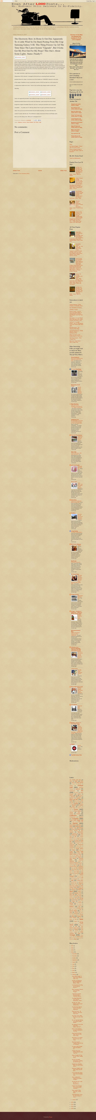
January (74, 1099)
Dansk (79, 825)
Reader (71, 904)
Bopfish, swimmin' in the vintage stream (76, 723)
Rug (80, 909)
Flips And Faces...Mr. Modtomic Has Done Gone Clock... (77, 1012)
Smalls (81, 914)
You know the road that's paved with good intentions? (80, 517)
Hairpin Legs (78, 855)
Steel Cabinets (73, 917)
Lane (82, 877)
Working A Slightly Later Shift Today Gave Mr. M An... (77, 1069)
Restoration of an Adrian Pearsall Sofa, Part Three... (77, 1039)
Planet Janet (74, 481)
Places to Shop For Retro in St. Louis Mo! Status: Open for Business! (76, 150)
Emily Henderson (75, 357)
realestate (71, 905)
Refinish (72, 906)
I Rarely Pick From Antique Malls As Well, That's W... (77, 1052)
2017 (72, 945)
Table (81, 919)
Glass (37, 122)
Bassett (79, 796)
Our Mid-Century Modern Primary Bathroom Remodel (80, 390)
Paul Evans (72, 898)
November (74, 955)
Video (79, 933)
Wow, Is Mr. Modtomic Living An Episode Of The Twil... (77, 1030)
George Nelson (79, 848)
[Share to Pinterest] (40, 120)
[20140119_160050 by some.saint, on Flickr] (78, 57)
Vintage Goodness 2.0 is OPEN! (80, 616)
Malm (80, 884)
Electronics (80, 832)
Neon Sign (72, 894)
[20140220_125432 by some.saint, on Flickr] (34, 92)
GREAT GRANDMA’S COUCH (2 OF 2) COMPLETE (75, 634)
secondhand (74, 704)
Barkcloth (81, 795)
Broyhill (74, 805)
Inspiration (81, 866)
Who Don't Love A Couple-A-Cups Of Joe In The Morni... (77, 1043)
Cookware (81, 817)
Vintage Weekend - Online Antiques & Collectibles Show (76, 305)
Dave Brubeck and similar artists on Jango (76, 108)
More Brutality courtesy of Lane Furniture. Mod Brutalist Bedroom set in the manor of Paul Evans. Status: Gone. (76, 195)
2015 (72, 950)
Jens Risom (74, 869)
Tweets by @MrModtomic (75, 158)
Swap (71, 919)
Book (80, 802)
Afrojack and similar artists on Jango (76, 105)
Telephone (81, 921)
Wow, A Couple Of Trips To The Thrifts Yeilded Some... (77, 1056)
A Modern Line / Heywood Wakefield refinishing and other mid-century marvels (76, 649)
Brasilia (76, 803)
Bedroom (78, 798)
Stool (80, 917)
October (74, 958)
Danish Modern (30, 122)
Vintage (72, 935)
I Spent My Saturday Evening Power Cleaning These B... (77, 995)
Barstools (73, 796)
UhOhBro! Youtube (74, 309)
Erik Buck (81, 833)
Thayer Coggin (74, 923)
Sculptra (75, 913)
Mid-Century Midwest (76, 544)
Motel (71, 893)
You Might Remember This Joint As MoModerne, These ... (77, 999)
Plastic (81, 899)
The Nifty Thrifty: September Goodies (80, 671)
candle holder (72, 807)
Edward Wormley (74, 830)
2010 (72, 1108)
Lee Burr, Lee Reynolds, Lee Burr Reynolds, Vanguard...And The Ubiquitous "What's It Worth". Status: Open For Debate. (76, 171)
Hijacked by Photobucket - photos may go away (76, 502)
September (74, 960)
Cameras (79, 806)
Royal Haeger (74, 909)
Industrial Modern (73, 866)
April (73, 970)
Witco (75, 939)
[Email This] (34, 120)
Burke (73, 806)
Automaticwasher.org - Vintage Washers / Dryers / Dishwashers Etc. (76, 332)
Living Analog (74, 531)
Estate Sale (74, 834)
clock (79, 812)
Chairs (76, 809)
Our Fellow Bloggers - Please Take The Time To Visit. (76, 147)
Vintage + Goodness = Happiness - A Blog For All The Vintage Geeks (76, 612)
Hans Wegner (78, 857)
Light (40, 122)
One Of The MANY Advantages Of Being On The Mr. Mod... (77, 1060)
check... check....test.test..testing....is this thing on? (80, 485)
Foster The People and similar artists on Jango (76, 116)
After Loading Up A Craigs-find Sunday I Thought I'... (77, 1078)
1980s (73, 782)
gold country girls (75, 465)
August (74, 962)
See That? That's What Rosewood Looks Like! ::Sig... (77, 1017)
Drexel (73, 829)
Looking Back (80, 880)
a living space (74, 668)
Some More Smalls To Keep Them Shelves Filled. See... (77, 977)
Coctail (78, 813)
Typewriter (76, 930)
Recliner (80, 905)
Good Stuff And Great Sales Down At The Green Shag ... (76, 1034)
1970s (81, 781)
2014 (72, 952)
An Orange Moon (75, 574)
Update (79, 545)
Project (73, 901)
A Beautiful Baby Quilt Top (80, 467)
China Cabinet (77, 811)
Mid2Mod (73, 513)
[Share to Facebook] (39, 120)
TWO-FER (80, 370)
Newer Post (16, 170)
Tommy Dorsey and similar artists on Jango (76, 136)
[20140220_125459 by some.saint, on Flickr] (34, 94)
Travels (76, 929)
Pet (72, 899)
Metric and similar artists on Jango (75, 130)
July (73, 964)
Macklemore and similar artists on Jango (76, 123)
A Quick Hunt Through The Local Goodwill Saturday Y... (77, 1087)
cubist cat (74, 821)
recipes (76, 905)
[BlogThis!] (36, 120)
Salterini (76, 912)
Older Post (63, 170)
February (74, 974)
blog (72, 802)
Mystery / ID (77, 893)
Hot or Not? (78, 863)
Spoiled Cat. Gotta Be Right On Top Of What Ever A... (77, 1065)
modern (79, 891)
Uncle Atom (74, 499)
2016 (72, 948)
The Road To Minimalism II (76, 532)
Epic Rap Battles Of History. (76, 307)
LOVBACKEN (74, 881)
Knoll (82, 873)
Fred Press (77, 847)
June (73, 966)
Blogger (50, 1117)
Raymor (80, 902)
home (81, 862)
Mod (71, 891)
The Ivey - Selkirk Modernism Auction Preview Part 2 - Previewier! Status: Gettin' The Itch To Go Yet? (76, 205)
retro (79, 906)
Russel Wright (73, 910)
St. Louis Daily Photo (76, 369)
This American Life (75, 133)
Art (82, 790)
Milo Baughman (79, 888)
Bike (82, 800)
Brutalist (81, 805)
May (73, 968)
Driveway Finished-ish (75, 562)
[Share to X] (37, 120)
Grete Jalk (72, 855)
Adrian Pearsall (79, 782)
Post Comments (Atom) (24, 173)
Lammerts (77, 877)
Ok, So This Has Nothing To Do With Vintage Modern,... (77, 1021)
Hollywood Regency (74, 862)
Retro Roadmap (74, 404)
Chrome (71, 812)
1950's (71, 781)
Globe (80, 850)
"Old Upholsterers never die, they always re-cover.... (77, 1096)
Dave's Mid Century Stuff (77, 686)
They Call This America (76, 435)
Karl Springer (76, 870)
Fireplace (77, 840)
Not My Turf (78, 895)
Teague (75, 921)
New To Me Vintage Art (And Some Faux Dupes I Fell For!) (77, 359)
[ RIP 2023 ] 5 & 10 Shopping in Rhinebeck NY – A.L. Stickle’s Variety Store (76, 406)
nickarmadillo (79, 894)
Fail (34, 122)
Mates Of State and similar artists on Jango (76, 127)
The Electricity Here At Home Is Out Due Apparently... (77, 1008)
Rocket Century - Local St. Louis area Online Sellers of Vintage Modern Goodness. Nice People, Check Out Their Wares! (76, 314)
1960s (76, 781)
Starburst (79, 916)
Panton (75, 897)
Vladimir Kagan (79, 936)
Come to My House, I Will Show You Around (76, 454)
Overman (71, 897)
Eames (79, 829)
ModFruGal (73, 561)
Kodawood (73, 877)
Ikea (80, 865)
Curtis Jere (80, 821)
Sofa (73, 916)
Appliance (20, 122)
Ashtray (79, 794)
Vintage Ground (75, 594)
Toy (71, 929)
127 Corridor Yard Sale (75, 779)
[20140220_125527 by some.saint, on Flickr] (45, 94)
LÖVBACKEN (80, 881)
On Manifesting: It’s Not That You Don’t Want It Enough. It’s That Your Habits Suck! (77, 422)
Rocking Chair (80, 908)
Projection (80, 901)
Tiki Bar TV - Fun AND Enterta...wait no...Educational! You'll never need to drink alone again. (76, 324)
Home (40, 170)
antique (71, 785)
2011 (72, 1106)
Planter (76, 899)
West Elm (71, 939)
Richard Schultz (72, 908)
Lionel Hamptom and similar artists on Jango (76, 119)
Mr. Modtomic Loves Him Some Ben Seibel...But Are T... (77, 1025)
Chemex (71, 811)
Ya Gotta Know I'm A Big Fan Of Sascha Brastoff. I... (77, 986)
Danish (75, 823)
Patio (81, 897)
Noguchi (71, 895)
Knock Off (76, 873)
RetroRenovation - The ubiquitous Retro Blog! (74, 328)
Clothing (71, 813)
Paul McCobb (80, 898)
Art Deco (76, 792)
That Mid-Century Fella (76, 755)
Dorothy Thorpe (73, 827)
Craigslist (75, 818)
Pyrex (71, 902)
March (73, 972)
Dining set (77, 826)
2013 (72, 1102)
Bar (76, 795)
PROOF (73, 744)
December (74, 953)
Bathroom (72, 798)
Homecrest (72, 863)
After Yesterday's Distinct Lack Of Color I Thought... (77, 990)
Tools (82, 927)
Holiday (79, 861)
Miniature (74, 889)
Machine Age (74, 883)
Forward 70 (78, 843)
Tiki (76, 926)
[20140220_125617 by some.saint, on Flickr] (20, 57)
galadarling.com (75, 419)
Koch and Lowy (80, 876)
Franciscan (72, 844)
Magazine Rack (74, 884)
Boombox (71, 803)
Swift (75, 919)
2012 (72, 1104)
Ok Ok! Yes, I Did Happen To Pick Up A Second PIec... (77, 1003)
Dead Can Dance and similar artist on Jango (76, 112)
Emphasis (75, 833)
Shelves (80, 913)
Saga (71, 912)
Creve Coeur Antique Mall (76, 820)
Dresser (81, 827)
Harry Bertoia (73, 858)
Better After (73, 452)
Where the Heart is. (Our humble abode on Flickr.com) (76, 335)
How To (75, 865)
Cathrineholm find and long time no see (80, 438)
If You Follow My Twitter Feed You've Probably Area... (77, 1074)
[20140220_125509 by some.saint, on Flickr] (45, 92)
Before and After (74, 799)
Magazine (81, 883)
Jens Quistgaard (79, 867)
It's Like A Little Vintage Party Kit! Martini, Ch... (77, 1047)
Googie (71, 851)
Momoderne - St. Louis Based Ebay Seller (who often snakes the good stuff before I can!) (76, 319)
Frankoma (72, 847)
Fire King (71, 840)
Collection (73, 815)
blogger (76, 802)
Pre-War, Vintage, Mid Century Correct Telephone (80, 690)
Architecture (72, 790)
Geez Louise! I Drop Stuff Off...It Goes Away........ (76, 1091)
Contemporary (72, 817)
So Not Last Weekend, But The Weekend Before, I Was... (77, 982)
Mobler (79, 889)
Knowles (74, 874)
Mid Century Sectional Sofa (80, 597)
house (71, 865)
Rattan (76, 902)
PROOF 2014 (79, 746)
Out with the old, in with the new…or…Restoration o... (77, 1082)
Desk (71, 826)
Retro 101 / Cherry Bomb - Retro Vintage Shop (75, 341)
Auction (24, 122)
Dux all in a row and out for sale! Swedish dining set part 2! (80, 655)
